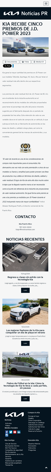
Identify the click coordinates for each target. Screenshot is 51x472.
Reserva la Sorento (35, 431)
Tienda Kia (9, 465)
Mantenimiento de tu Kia (14, 454)
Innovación (32, 446)
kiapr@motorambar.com (25, 230)
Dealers (31, 418)
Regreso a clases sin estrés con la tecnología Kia (25, 278)
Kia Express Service (12, 446)
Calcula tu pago (34, 429)
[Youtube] (14, 432)
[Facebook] (6, 432)
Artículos (8, 423)
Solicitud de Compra (35, 425)
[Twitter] (10, 432)
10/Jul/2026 (25, 327)
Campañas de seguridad (14, 450)
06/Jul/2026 (25, 380)
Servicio (8, 457)
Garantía (8, 459)
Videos (7, 426)
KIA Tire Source (10, 448)
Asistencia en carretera (13, 461)
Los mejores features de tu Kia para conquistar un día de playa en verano (25, 331)
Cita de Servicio (10, 444)
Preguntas (32, 450)
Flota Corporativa (34, 420)
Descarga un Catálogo (36, 423)
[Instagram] (6, 435)
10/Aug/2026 (25, 274)
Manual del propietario (13, 463)
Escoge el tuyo (33, 416)
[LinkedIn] (18, 432)
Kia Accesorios (10, 452)
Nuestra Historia (34, 444)
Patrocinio (32, 448)
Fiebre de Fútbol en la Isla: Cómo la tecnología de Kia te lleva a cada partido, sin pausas (25, 385)
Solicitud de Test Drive (36, 427)
